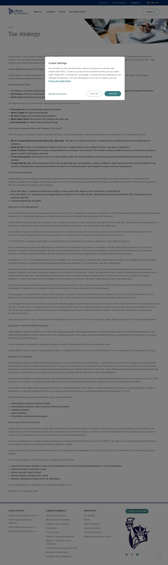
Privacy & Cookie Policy (60, 81)
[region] (85, 78)
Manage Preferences (58, 94)
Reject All (94, 94)
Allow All (112, 94)
